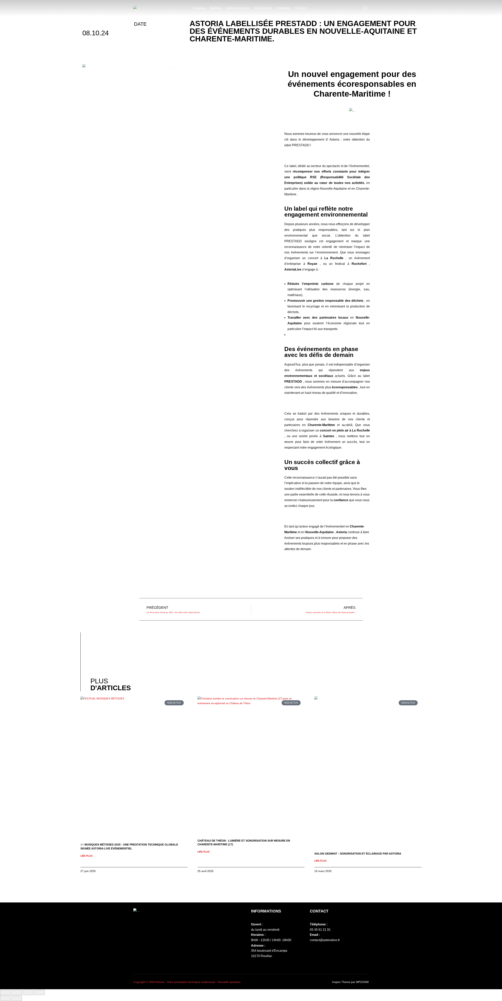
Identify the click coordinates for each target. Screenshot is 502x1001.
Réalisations (263, 8)
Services (199, 8)
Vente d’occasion (238, 8)
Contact (300, 8)
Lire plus (86, 856)
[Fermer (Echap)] (39, 992)
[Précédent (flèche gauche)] (5, 998)
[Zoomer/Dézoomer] (5, 992)
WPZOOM (362, 982)
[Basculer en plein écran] (16, 992)
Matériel (215, 8)
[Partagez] (28, 992)
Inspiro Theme (341, 982)
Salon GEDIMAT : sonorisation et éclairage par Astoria (357, 853)
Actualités (283, 8)
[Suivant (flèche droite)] (16, 998)
